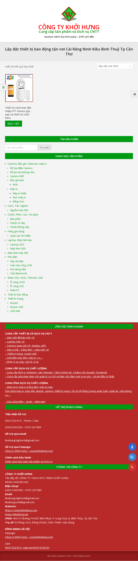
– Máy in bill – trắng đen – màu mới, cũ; (27, 349)
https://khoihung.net (16, 514)
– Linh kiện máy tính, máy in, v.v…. (24, 357)
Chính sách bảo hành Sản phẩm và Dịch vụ (29, 461)
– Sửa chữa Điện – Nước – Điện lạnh (25, 401)
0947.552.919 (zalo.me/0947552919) (27, 547)
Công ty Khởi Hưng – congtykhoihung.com (29, 451)
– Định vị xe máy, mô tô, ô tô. (22, 361)
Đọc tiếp (13, 123)
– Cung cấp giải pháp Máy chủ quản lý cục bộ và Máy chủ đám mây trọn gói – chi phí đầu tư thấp (59, 376)
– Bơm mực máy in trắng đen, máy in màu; (29, 387)
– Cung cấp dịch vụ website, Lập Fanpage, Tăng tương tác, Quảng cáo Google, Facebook (56, 372)
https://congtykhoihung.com (21, 510)
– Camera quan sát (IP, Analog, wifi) (25, 345)
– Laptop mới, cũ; (15, 341)
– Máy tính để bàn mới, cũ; (20, 337)
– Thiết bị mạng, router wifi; (21, 353)
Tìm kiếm (44, 147)
